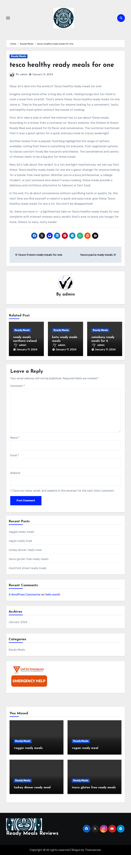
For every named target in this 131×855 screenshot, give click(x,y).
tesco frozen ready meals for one (40, 254)
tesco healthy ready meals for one (62, 65)
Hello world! (52, 594)
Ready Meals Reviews (32, 833)
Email (14, 455)
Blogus (76, 850)
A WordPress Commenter (25, 594)
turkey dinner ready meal (25, 550)
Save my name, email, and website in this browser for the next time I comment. (64, 490)
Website (15, 473)
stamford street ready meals (27, 568)
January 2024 (18, 622)
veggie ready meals (21, 531)
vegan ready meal (20, 541)
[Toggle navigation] (8, 18)
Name (14, 437)
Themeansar (93, 850)
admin (23, 74)
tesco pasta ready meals (96, 254)
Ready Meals (18, 56)
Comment (17, 386)
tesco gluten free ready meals (28, 559)
